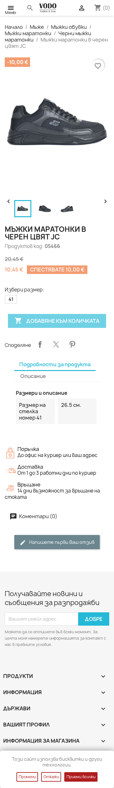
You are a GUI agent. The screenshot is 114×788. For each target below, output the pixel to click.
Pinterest (72, 344)
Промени (27, 776)
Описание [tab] (33, 376)
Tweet (56, 344)
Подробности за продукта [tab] (55, 364)
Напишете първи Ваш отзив (61, 542)
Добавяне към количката (57, 320)
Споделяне (40, 344)
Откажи (51, 776)
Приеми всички (80, 776)
